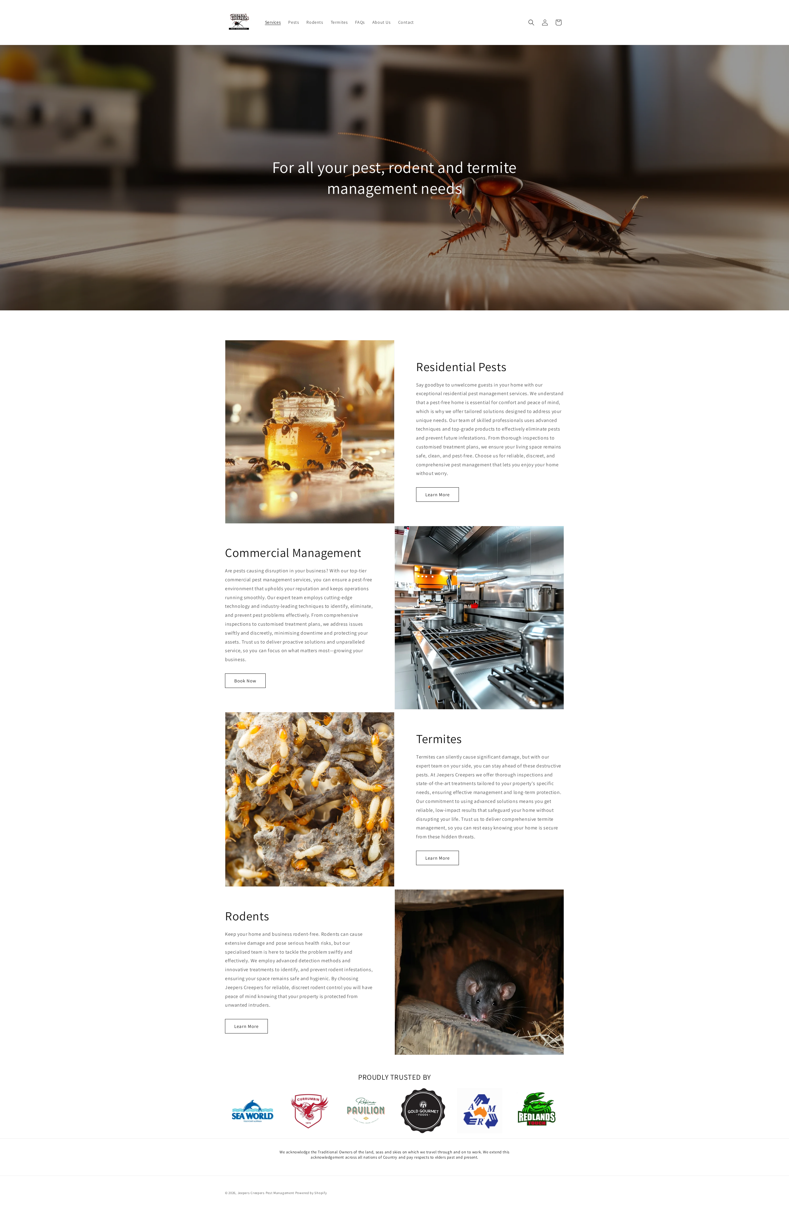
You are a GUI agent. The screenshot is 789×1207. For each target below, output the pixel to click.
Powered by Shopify (311, 1193)
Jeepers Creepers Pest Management (266, 1193)
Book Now (245, 681)
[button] (531, 22)
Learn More (437, 494)
